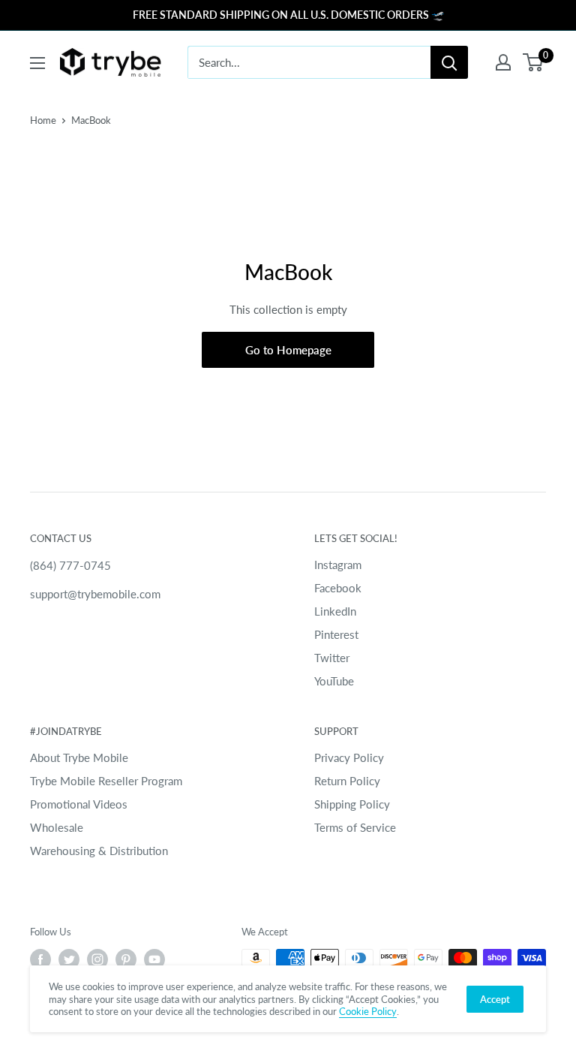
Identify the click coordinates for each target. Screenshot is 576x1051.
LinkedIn (335, 611)
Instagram (338, 564)
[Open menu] (37, 63)
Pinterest (336, 634)
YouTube (334, 681)
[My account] (503, 62)
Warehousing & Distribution (99, 850)
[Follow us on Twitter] (69, 959)
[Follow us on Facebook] (40, 959)
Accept (495, 999)
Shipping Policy (352, 804)
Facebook (338, 588)
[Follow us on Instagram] (97, 959)
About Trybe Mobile (79, 757)
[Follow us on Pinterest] (126, 959)
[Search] (449, 62)
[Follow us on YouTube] (154, 959)
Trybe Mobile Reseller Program (106, 780)
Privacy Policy (349, 757)
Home (43, 120)
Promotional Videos (79, 804)
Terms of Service (355, 827)
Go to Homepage (288, 350)
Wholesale (56, 827)
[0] (533, 62)
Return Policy (347, 780)
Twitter (332, 657)
